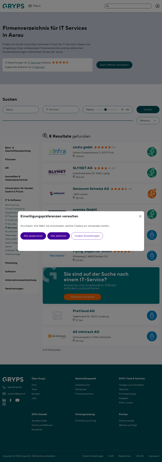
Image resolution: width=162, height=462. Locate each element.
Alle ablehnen (59, 235)
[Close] (140, 216)
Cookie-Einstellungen (87, 235)
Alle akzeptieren (33, 235)
